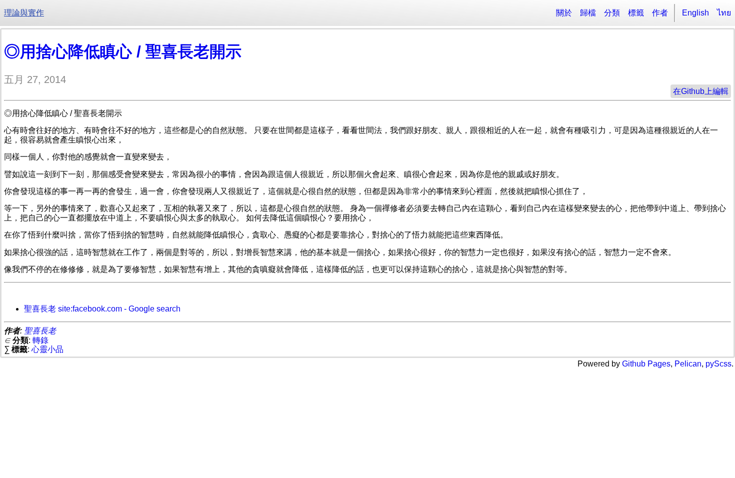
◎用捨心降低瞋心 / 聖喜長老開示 (123, 51)
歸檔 (588, 12)
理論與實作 (24, 12)
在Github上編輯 (700, 91)
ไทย (724, 12)
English (695, 12)
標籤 (636, 12)
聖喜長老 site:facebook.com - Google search (102, 308)
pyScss (719, 364)
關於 (564, 12)
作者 (660, 12)
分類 (612, 12)
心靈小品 (48, 349)
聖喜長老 (40, 330)
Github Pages (646, 364)
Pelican (688, 364)
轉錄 (40, 340)
